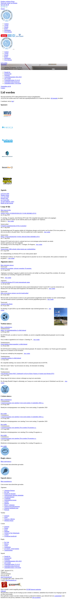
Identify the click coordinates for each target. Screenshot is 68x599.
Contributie (7, 498)
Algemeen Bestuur (9, 490)
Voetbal (6, 52)
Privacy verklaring (9, 505)
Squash (6, 55)
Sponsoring (7, 58)
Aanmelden (7, 547)
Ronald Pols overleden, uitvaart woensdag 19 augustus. (16, 268)
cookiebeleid (57, 596)
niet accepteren (36, 597)
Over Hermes (8, 60)
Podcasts (6, 509)
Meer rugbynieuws (6, 461)
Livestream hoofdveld (10, 536)
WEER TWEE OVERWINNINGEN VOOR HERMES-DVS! (18, 213)
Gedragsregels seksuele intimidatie (13, 495)
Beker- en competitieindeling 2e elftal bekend (13, 330)
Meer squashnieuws (6, 481)
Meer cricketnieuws (6, 399)
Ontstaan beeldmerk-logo (11, 508)
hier (13, 101)
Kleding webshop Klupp (8, 1)
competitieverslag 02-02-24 (11, 81)
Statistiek (6, 531)
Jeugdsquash (7, 73)
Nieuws (6, 544)
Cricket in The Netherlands (11, 533)
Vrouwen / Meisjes (9, 519)
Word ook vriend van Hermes (9, 3)
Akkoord (3, 591)
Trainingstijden (8, 550)
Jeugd (6, 517)
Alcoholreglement (9, 497)
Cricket (6, 53)
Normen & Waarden (10, 493)
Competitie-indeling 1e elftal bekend (11, 358)
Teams (6, 545)
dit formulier (54, 98)
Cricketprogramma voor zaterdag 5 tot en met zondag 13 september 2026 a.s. (22, 403)
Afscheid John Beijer (6, 304)
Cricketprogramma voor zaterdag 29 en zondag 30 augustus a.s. (18, 427)
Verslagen (7, 75)
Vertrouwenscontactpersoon (12, 506)
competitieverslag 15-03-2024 (12, 83)
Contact (3, 88)
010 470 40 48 (5, 4)
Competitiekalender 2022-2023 (13, 77)
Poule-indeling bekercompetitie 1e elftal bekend (14, 344)
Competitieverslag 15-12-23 (12, 80)
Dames (6, 528)
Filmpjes (6, 503)
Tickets (3, 9)
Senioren (6, 516)
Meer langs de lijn (6, 210)
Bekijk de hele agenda (7, 203)
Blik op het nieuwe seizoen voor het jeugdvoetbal (14, 293)
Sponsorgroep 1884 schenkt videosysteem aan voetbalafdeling (18, 249)
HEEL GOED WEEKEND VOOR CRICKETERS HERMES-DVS (20, 236)
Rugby (6, 56)
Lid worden (4, 63)
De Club (6, 492)
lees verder (11, 221)
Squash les (7, 72)
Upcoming (4, 64)
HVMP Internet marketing (33, 589)
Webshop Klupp (8, 520)
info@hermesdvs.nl (6, 577)
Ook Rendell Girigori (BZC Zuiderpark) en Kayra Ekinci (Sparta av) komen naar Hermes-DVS (27, 373)
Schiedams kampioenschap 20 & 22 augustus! (13, 226)
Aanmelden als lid (6, 86)
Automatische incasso (10, 500)
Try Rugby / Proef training (11, 548)
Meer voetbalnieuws (6, 327)
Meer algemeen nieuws (7, 265)
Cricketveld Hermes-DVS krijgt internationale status (15, 282)
